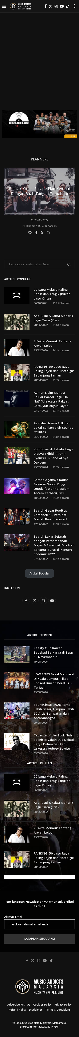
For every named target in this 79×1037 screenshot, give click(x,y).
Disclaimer (35, 1009)
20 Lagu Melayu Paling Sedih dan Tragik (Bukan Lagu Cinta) (52, 293)
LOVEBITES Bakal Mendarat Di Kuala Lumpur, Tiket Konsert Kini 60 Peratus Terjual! (54, 680)
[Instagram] (56, 6)
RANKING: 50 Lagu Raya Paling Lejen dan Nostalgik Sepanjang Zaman (54, 370)
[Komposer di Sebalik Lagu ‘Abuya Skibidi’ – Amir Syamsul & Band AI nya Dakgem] (16, 455)
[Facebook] (45, 6)
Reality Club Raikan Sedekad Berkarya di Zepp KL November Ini (53, 652)
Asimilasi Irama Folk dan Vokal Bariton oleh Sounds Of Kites (53, 427)
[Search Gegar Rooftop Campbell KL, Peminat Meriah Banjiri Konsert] (16, 516)
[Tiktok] (68, 6)
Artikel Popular (39, 573)
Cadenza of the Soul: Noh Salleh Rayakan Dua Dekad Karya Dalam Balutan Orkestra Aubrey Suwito (54, 741)
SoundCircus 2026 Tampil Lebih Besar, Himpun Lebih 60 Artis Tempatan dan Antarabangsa (54, 711)
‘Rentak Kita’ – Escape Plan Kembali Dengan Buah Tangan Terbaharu (39, 191)
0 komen (31, 226)
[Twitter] (50, 6)
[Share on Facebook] (36, 232)
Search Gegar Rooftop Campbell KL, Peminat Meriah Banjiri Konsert (50, 514)
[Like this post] (30, 232)
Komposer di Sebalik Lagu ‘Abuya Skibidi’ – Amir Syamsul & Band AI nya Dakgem (53, 455)
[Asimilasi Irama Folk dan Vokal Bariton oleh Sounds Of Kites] (16, 429)
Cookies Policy (42, 1004)
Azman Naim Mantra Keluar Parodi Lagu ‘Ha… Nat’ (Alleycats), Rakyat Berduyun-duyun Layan (52, 399)
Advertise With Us (18, 1004)
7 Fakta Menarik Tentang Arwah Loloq (52, 343)
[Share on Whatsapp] (49, 232)
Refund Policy (17, 1009)
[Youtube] (62, 6)
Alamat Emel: (13, 917)
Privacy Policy (63, 1004)
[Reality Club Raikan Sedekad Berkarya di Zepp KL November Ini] (16, 654)
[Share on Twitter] (42, 232)
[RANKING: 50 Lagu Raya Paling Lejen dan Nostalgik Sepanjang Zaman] (16, 372)
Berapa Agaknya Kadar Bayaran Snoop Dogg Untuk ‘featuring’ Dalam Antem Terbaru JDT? (52, 486)
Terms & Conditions (58, 1009)
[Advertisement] (39, 64)
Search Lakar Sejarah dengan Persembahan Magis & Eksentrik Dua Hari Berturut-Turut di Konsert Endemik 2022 (54, 545)
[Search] (75, 6)
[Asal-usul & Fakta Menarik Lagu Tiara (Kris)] (16, 322)
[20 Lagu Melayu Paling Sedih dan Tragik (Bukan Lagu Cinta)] (16, 295)
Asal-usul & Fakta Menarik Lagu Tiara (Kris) (53, 318)
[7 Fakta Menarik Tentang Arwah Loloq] (16, 347)
